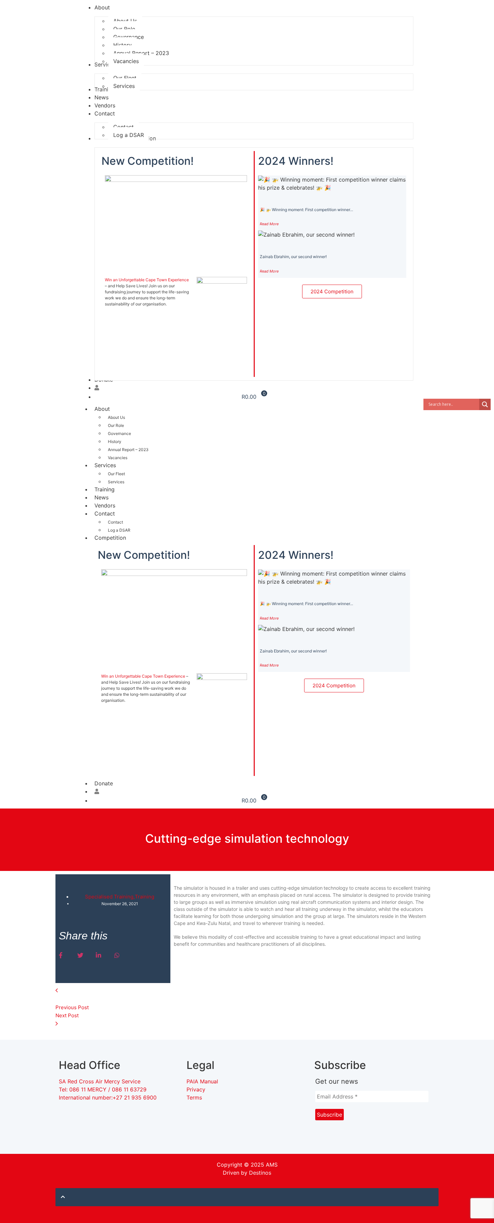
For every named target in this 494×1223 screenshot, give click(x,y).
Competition (110, 537)
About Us (116, 417)
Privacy (196, 1089)
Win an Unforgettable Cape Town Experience (147, 279)
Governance (119, 433)
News (101, 497)
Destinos (260, 1172)
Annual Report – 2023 (128, 449)
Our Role (116, 425)
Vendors (104, 505)
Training (104, 489)
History (114, 441)
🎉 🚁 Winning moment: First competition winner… (306, 209)
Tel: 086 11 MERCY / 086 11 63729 (103, 1089)
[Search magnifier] (485, 404)
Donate (103, 783)
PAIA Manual (202, 1081)
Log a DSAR (119, 530)
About (102, 408)
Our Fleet (116, 473)
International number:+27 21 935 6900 (108, 1097)
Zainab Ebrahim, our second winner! (293, 256)
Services (105, 465)
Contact (104, 513)
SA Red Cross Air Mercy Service (99, 1081)
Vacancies (117, 457)
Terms (194, 1097)
